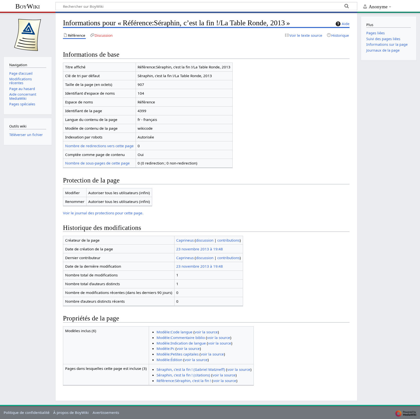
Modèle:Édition (169, 359)
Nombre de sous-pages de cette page (97, 163)
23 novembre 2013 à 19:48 (199, 248)
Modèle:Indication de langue (181, 343)
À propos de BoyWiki (71, 412)
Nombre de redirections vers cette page (99, 145)
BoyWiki (27, 6)
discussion (204, 240)
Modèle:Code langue (174, 331)
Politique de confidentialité (27, 412)
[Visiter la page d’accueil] (28, 34)
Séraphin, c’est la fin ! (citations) (183, 375)
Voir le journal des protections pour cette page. (103, 212)
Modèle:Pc (166, 348)
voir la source (206, 331)
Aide (346, 23)
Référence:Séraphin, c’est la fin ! (184, 380)
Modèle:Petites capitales (178, 354)
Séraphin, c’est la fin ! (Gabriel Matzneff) (191, 369)
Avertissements (106, 412)
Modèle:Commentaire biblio (181, 337)
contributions (228, 240)
